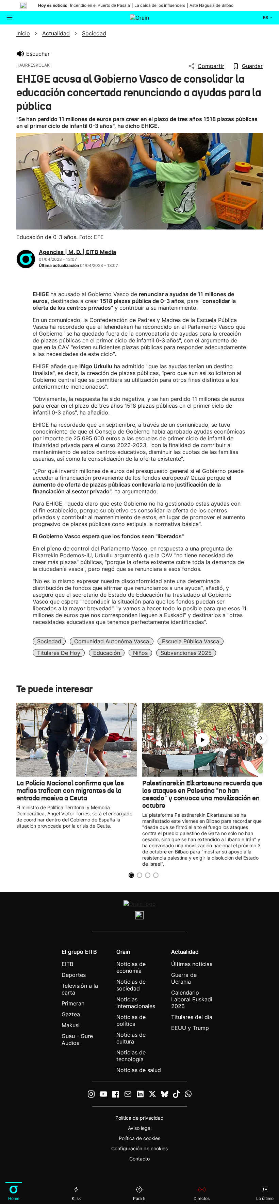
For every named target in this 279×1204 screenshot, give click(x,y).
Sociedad (49, 641)
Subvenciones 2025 (186, 652)
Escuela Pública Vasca (190, 641)
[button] (261, 738)
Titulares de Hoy (58, 652)
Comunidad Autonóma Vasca (111, 641)
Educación (106, 652)
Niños (140, 652)
